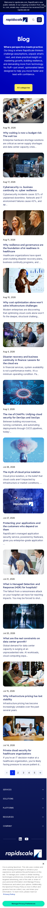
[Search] (33, 19)
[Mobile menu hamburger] (39, 19)
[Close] (43, 864)
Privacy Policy (9, 894)
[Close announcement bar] (45, 6)
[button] (40, 772)
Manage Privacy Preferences (23, 904)
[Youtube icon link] (26, 839)
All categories (23, 87)
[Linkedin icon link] (20, 838)
